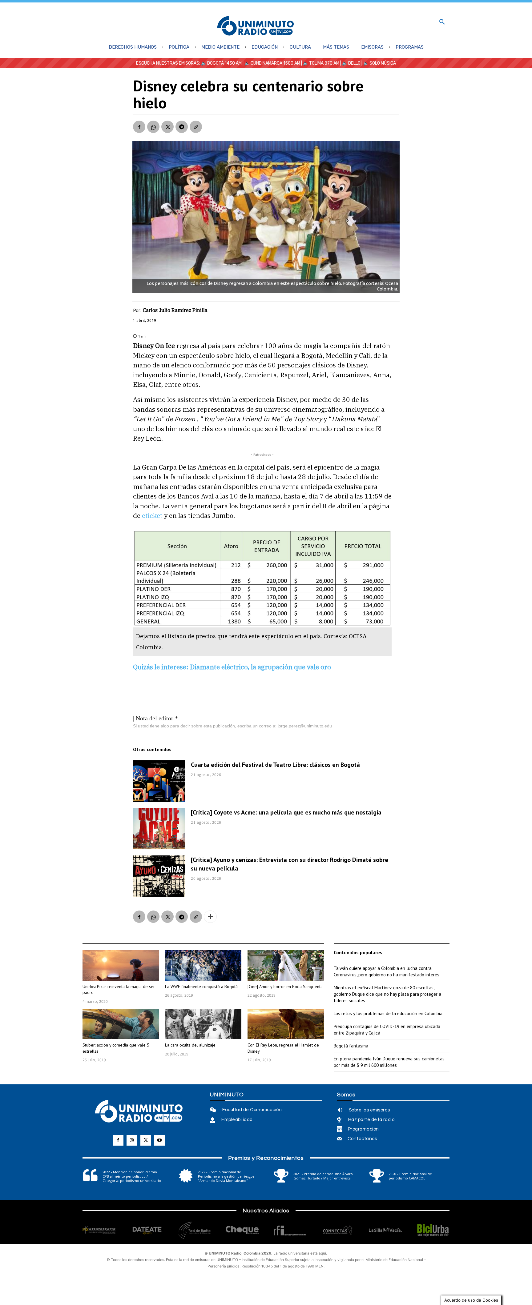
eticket (152, 515)
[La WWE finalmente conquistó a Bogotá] (203, 965)
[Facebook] (139, 127)
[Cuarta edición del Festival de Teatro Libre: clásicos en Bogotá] (159, 781)
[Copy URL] (196, 127)
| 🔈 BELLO (350, 63)
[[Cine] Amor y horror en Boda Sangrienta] (286, 965)
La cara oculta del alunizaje (190, 1045)
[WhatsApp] (153, 127)
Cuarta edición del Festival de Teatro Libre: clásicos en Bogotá (275, 765)
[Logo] (255, 26)
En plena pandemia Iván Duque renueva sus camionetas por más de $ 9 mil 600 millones (389, 1062)
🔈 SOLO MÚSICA (379, 63)
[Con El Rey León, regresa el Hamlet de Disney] (286, 1024)
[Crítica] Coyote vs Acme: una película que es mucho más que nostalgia (286, 812)
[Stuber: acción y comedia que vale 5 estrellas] (121, 1024)
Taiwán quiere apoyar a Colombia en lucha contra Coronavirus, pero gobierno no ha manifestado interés (386, 971)
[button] (442, 22)
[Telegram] (181, 127)
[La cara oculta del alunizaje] (203, 1024)
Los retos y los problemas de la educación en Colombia (388, 1013)
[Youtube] (159, 1140)
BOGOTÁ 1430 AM (224, 63)
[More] (210, 917)
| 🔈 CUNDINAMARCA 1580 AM (271, 63)
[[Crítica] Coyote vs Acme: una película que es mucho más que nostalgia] (159, 828)
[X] (167, 127)
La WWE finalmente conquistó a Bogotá (201, 986)
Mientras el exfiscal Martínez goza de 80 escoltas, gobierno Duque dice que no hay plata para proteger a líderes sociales (387, 994)
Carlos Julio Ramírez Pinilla (175, 310)
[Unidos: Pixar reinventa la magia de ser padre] (121, 965)
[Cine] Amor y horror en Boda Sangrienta (285, 986)
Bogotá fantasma (351, 1046)
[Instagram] (132, 1140)
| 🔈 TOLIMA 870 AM (319, 63)
